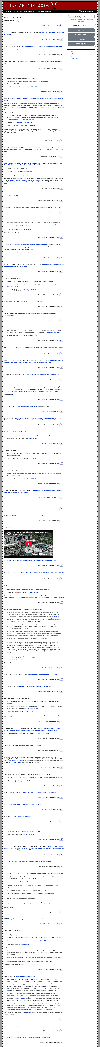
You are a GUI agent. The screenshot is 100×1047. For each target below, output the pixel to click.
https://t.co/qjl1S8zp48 (26, 171)
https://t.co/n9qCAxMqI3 (54, 435)
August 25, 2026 (33, 592)
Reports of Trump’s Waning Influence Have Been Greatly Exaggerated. (39, 504)
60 (61, 237)
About (72, 51)
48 (61, 156)
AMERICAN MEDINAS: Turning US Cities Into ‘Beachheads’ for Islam (23, 609)
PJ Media (48, 11)
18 (61, 54)
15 (61, 306)
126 (61, 667)
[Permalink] (58, 25)
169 (61, 809)
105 (61, 785)
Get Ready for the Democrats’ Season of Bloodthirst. (26, 1026)
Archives (81, 30)
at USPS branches (16, 762)
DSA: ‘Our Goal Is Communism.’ (23, 816)
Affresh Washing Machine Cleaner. (28, 406)
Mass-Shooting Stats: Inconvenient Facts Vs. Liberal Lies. (44, 674)
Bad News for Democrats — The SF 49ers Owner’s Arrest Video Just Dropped (30, 136)
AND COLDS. (20, 195)
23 (61, 39)
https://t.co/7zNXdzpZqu (13, 83)
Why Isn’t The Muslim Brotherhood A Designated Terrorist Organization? (35, 418)
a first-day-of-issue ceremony (16, 760)
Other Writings (29, 11)
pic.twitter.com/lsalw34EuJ (34, 831)
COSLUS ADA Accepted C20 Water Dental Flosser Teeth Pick (33, 207)
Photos (8, 11)
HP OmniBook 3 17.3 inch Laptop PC (30, 861)
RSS (21, 11)
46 (61, 797)
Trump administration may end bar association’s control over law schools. (28, 919)
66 (61, 508)
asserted (15, 657)
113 (61, 271)
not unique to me (19, 998)
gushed (20, 619)
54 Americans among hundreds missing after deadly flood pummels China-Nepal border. (33, 560)
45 (61, 443)
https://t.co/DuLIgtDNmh (23, 226)
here (12, 394)
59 (61, 140)
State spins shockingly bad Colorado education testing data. (46, 873)
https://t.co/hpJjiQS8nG (27, 589)
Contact (15, 11)
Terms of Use (74, 58)
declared (56, 616)
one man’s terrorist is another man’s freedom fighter (24, 180)
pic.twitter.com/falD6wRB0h (39, 941)
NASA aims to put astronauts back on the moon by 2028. (28, 516)
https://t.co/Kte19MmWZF (14, 589)
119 (61, 340)
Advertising (40, 11)
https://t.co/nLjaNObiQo (13, 286)
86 (61, 463)
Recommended (80, 35)
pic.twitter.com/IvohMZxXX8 (24, 122)
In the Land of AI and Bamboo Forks (25, 976)
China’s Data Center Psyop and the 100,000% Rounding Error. (25, 301)
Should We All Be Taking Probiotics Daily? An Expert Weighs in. (34, 686)
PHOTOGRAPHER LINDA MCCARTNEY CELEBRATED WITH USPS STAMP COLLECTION (28, 757)
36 (61, 367)
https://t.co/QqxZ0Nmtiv (55, 777)
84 (61, 854)
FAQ (72, 53)
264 (61, 294)
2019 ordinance (46, 1004)
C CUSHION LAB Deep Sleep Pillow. (29, 1037)
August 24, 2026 (32, 438)
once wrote (28, 1012)
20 (61, 679)
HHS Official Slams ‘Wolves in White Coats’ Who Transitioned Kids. (41, 374)
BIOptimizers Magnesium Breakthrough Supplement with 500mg (38, 313)
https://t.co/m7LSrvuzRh (31, 708)
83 (61, 91)
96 (61, 602)
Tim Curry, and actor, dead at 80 (24, 804)
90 (61, 379)
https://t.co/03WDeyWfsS (53, 332)
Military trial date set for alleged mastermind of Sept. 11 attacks (39, 148)
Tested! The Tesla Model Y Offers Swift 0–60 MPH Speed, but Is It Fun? (28, 244)
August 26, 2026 (32, 87)
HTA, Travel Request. (41, 386)
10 (61, 399)
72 (61, 767)
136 (61, 188)
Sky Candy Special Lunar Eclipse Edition (30, 745)
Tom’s (8, 990)
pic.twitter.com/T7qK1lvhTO (41, 589)
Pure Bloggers (81, 44)
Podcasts (73, 55)
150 (61, 721)
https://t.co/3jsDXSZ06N (13, 455)
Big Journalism (80, 39)
